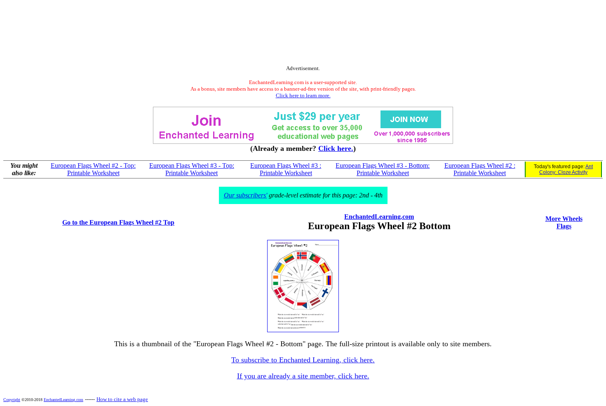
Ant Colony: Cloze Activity (566, 169)
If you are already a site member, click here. (303, 376)
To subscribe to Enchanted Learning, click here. (303, 360)
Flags (564, 226)
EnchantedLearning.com (379, 216)
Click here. (335, 148)
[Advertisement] (303, 34)
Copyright (11, 399)
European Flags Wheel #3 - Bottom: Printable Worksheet (383, 169)
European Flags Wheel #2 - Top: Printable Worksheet (93, 169)
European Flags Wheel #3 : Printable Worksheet (285, 169)
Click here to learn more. (303, 95)
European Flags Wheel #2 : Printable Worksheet (479, 169)
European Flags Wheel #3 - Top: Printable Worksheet (191, 169)
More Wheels (564, 218)
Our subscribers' (245, 195)
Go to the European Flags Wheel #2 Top (118, 222)
